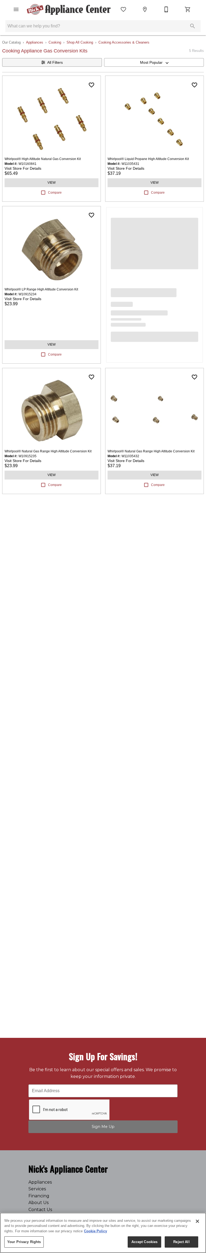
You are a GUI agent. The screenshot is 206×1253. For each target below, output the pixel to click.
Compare (55, 192)
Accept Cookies (144, 1242)
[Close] (197, 1221)
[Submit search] (192, 26)
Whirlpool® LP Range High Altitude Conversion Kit (41, 289)
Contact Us (40, 1209)
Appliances (34, 42)
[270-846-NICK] (166, 9)
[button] (16, 9)
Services (37, 1188)
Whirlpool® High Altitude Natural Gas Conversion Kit (43, 159)
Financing (38, 1195)
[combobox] (154, 62)
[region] (103, 1233)
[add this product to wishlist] (91, 85)
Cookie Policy (95, 1231)
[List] (123, 9)
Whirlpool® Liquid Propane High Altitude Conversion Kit (148, 159)
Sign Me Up (103, 1126)
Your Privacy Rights (24, 1242)
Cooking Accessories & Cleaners (123, 42)
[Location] (144, 9)
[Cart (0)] (187, 9)
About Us (38, 1202)
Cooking (55, 42)
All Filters (55, 62)
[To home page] (69, 9)
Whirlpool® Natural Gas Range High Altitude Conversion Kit (48, 451)
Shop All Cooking (80, 42)
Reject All (181, 1242)
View (51, 182)
